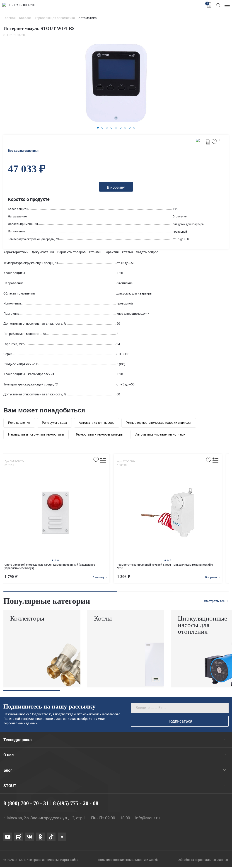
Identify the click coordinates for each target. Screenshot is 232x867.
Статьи (127, 252)
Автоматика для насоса (96, 422)
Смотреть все (214, 601)
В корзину (99, 577)
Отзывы (95, 252)
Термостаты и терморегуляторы (99, 434)
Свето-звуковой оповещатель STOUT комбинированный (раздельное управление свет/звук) (50, 566)
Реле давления (19, 422)
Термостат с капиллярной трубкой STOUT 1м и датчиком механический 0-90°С (165, 566)
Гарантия (112, 252)
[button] (98, 128)
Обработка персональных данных (203, 860)
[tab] (15, 252)
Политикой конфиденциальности (28, 719)
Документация (43, 252)
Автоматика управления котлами (160, 434)
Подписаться (179, 721)
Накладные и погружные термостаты (36, 434)
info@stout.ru (147, 818)
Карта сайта (69, 860)
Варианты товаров (71, 252)
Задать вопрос (147, 252)
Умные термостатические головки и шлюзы (158, 422)
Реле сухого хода (54, 422)
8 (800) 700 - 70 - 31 (26, 803)
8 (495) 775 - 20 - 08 (75, 803)
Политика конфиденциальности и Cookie (128, 860)
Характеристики (15, 252)
